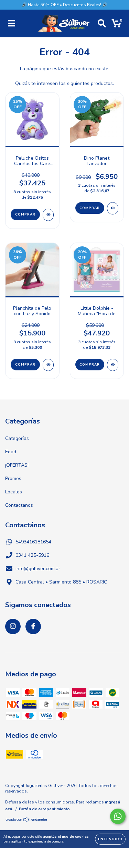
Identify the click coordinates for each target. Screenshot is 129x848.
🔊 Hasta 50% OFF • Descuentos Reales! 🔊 (64, 5)
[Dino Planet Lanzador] (112, 208)
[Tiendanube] (26, 820)
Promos (13, 478)
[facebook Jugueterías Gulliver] (33, 626)
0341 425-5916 (32, 555)
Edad (10, 451)
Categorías (17, 438)
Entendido (110, 839)
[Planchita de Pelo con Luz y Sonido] (48, 365)
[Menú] (11, 23)
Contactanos (19, 505)
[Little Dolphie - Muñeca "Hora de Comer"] (112, 365)
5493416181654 (33, 542)
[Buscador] (102, 23)
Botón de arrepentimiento (44, 809)
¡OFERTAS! (17, 465)
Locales (13, 492)
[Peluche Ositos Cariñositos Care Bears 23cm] (48, 215)
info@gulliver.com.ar (37, 568)
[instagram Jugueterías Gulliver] (13, 626)
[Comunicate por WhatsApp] (118, 816)
